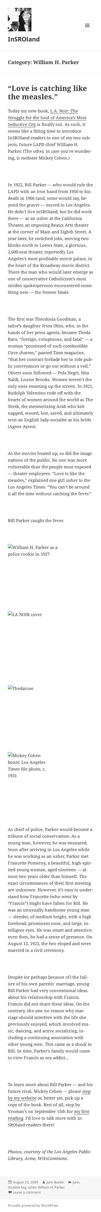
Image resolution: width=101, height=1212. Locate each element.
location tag (17, 1187)
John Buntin (55, 1182)
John (76, 1182)
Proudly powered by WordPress (33, 1205)
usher (32, 1187)
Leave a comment (27, 1192)
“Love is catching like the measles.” (47, 92)
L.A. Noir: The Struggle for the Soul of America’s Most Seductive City (47, 117)
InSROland (24, 39)
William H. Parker (51, 1187)
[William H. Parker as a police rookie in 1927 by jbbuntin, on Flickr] (50, 577)
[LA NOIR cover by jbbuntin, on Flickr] (50, 644)
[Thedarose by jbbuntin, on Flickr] (50, 718)
